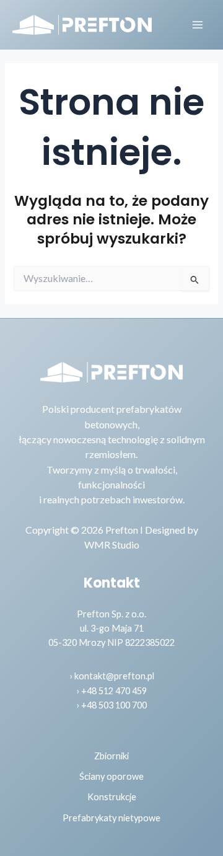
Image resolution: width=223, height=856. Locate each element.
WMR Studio (111, 544)
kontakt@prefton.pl (114, 676)
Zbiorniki (111, 756)
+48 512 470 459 (114, 691)
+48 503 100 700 (114, 705)
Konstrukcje (111, 797)
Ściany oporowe (111, 776)
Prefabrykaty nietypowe (111, 818)
